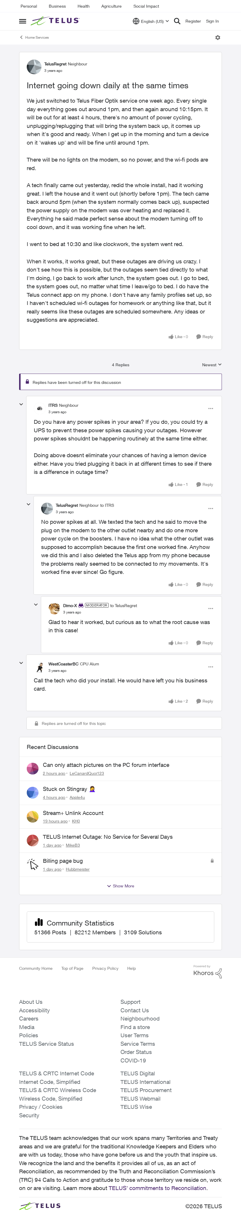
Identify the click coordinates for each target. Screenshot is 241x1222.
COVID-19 (133, 1060)
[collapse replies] (21, 404)
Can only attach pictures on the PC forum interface (106, 765)
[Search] (177, 21)
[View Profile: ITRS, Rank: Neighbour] (40, 408)
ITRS (53, 405)
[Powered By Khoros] (208, 972)
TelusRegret (55, 63)
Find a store (135, 1027)
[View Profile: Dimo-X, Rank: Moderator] (54, 608)
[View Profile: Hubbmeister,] (33, 864)
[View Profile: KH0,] (33, 817)
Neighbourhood (140, 1018)
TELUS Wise (136, 1107)
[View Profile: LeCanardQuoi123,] (33, 768)
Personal (29, 6)
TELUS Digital (137, 1073)
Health (84, 6)
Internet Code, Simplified (49, 1082)
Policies (28, 1035)
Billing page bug (63, 860)
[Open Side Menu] (22, 21)
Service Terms (137, 1043)
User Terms (134, 1035)
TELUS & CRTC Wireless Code (57, 1090)
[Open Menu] (218, 37)
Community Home (36, 968)
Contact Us (134, 1010)
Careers (29, 1018)
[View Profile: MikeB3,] (33, 840)
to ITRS (107, 505)
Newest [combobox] (212, 365)
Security (29, 1115)
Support (130, 1002)
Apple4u (77, 797)
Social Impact (146, 6)
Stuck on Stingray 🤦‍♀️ (69, 789)
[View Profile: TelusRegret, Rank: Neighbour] (34, 67)
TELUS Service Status (46, 1043)
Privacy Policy (105, 968)
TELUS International (145, 1082)
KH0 (76, 820)
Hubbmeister (78, 869)
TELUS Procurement (146, 1090)
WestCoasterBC (63, 663)
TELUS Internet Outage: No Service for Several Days (108, 836)
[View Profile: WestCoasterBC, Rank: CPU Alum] (40, 667)
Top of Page (72, 968)
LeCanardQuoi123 (87, 773)
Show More (123, 885)
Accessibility (34, 1010)
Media (26, 1027)
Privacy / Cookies (41, 1107)
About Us (31, 1002)
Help (131, 968)
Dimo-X (70, 605)
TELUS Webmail (140, 1098)
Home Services (37, 37)
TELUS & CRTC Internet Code (56, 1073)
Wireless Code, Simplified (50, 1098)
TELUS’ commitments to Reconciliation (157, 1188)
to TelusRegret (123, 605)
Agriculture (111, 6)
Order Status (136, 1052)
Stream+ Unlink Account (73, 813)
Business (57, 6)
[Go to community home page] (56, 21)
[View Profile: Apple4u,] (33, 793)
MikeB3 (73, 845)
